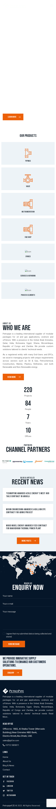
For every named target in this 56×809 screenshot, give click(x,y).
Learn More (12, 117)
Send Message (14, 644)
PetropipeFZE (9, 805)
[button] (4, 461)
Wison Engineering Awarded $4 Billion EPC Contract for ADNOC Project (25, 511)
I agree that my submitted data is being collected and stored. (28, 635)
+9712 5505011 (12, 745)
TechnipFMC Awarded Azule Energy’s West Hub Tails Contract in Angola (27, 495)
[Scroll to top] (51, 804)
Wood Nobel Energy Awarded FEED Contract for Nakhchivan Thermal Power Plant (26, 527)
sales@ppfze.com (11, 740)
